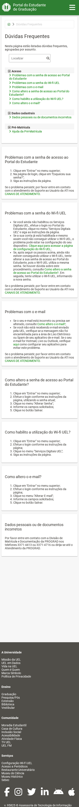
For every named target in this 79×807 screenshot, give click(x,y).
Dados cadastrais (23, 113)
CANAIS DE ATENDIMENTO (22, 194)
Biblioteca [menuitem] (7, 704)
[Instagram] (19, 794)
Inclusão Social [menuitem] (11, 732)
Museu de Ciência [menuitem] (12, 773)
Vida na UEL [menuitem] (9, 666)
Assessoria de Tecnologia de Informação (45, 805)
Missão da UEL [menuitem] (11, 659)
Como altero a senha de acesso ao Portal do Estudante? (42, 271)
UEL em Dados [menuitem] (10, 663)
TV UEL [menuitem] (6, 742)
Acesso (16, 71)
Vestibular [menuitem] (8, 707)
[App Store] (71, 794)
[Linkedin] (45, 794)
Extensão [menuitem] (7, 701)
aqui (16, 344)
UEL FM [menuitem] (6, 745)
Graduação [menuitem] (8, 694)
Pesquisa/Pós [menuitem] (10, 697)
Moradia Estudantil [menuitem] (13, 725)
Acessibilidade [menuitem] (10, 735)
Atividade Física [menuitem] (11, 738)
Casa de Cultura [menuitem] (11, 728)
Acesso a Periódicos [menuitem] (14, 766)
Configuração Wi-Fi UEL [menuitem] (16, 763)
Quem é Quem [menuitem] (10, 669)
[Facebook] (7, 794)
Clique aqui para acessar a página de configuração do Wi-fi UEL (43, 247)
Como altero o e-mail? (51, 324)
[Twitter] (32, 794)
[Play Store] (59, 794)
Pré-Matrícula (21, 127)
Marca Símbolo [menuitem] (11, 673)
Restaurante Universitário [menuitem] (18, 770)
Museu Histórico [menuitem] (12, 776)
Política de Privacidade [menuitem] (16, 676)
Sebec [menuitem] (5, 780)
